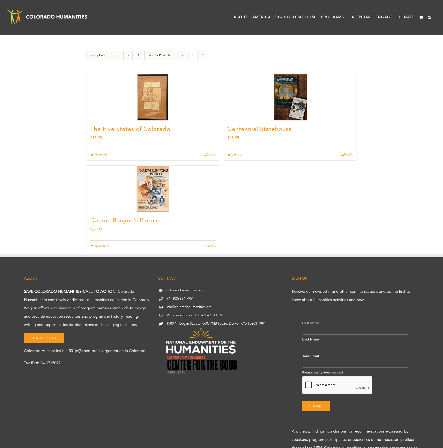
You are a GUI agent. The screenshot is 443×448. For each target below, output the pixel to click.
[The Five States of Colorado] (153, 97)
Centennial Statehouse (259, 129)
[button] (429, 17)
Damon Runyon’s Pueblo (125, 221)
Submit (316, 406)
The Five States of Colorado (130, 129)
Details (211, 154)
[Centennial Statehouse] (290, 97)
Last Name (311, 339)
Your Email (311, 356)
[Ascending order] (138, 55)
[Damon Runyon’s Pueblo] (153, 189)
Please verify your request (323, 372)
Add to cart (100, 154)
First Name (311, 323)
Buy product (101, 246)
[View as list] (202, 55)
